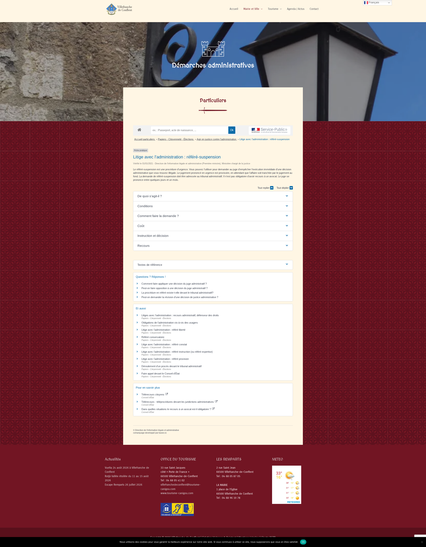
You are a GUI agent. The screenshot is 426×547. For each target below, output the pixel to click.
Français (373, 2)
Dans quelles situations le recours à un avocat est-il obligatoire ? (176, 409)
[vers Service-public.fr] (269, 130)
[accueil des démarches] (139, 129)
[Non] (422, 542)
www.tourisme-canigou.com (177, 493)
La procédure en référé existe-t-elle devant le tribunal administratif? (177, 292)
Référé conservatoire (152, 337)
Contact (314, 8)
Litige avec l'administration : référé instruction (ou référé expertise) (177, 351)
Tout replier (264, 187)
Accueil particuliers (144, 139)
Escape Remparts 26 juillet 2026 (123, 484)
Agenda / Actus (295, 8)
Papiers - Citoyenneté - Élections (176, 139)
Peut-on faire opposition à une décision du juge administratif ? (174, 288)
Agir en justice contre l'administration (217, 139)
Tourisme (273, 8)
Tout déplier (283, 187)
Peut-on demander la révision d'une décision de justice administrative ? (179, 297)
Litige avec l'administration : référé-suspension (264, 139)
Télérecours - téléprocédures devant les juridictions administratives (177, 401)
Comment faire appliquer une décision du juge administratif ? (174, 283)
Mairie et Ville (251, 8)
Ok (303, 542)
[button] (213, 196)
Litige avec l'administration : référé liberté (163, 329)
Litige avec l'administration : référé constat (164, 344)
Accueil (234, 8)
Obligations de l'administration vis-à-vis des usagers (169, 322)
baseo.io (163, 433)
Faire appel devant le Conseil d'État (160, 373)
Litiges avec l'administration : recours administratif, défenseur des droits (180, 315)
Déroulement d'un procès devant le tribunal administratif (171, 366)
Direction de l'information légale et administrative (157, 430)
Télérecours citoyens (153, 394)
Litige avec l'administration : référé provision (165, 358)
